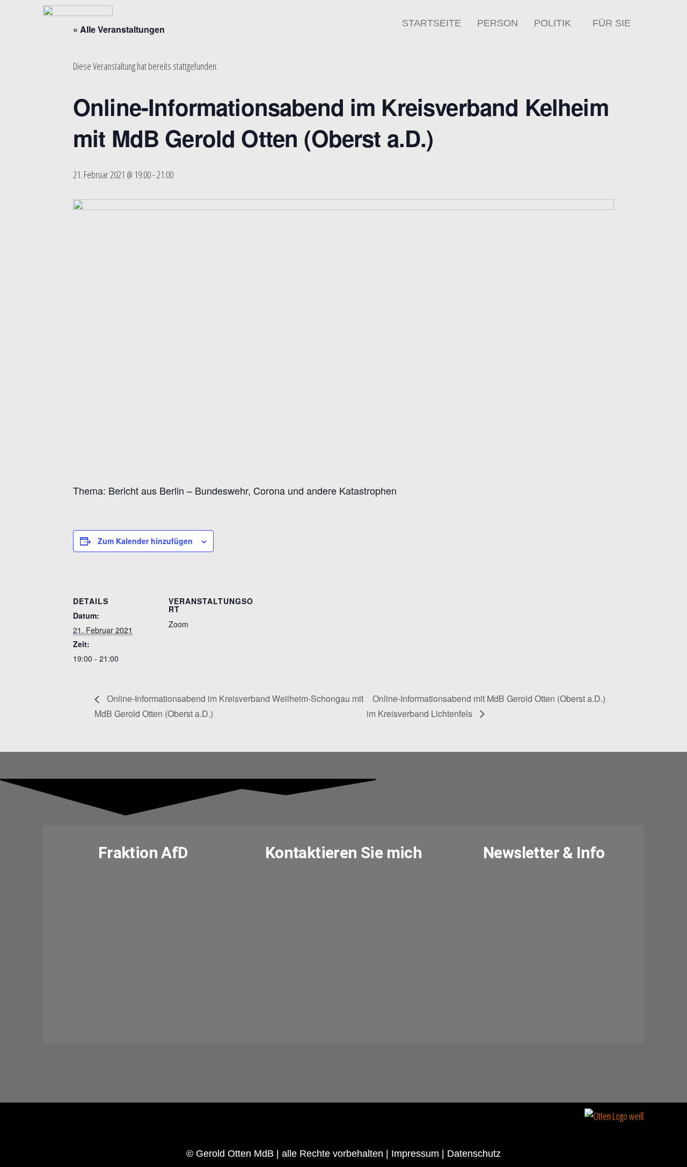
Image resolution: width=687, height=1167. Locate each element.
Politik (552, 23)
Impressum (415, 1153)
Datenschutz (474, 1153)
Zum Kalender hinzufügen (145, 540)
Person (497, 23)
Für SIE (612, 23)
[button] (555, 23)
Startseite (431, 23)
